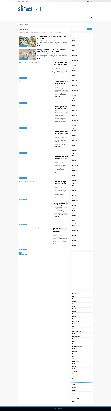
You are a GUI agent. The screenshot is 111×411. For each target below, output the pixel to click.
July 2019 (74, 240)
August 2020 (74, 208)
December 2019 (75, 228)
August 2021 (74, 180)
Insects (73, 341)
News (73, 356)
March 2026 (74, 50)
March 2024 (74, 110)
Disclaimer (44, 16)
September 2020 (75, 205)
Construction (74, 303)
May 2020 (74, 215)
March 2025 (74, 80)
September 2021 (75, 178)
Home (78, 16)
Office (73, 358)
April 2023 (74, 138)
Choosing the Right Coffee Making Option (61, 182)
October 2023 (74, 123)
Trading (73, 378)
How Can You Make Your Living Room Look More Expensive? (60, 229)
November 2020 (75, 203)
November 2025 (75, 60)
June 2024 (74, 103)
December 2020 (75, 200)
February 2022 (75, 165)
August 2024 (74, 98)
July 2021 (74, 183)
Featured (74, 316)
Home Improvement (76, 336)
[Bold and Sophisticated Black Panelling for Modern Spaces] (34, 70)
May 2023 (74, 135)
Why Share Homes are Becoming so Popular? (61, 157)
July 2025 (74, 70)
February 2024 (75, 113)
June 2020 (74, 213)
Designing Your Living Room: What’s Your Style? (61, 108)
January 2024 (74, 115)
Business (74, 298)
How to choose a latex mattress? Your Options (61, 132)
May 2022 (74, 158)
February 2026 (75, 52)
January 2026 (74, 55)
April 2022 (74, 160)
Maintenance (74, 351)
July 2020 (74, 210)
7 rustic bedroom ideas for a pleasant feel (61, 82)
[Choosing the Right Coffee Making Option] (36, 190)
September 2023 (75, 125)
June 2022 (74, 155)
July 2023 (74, 130)
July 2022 (74, 153)
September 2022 (75, 148)
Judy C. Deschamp (60, 135)
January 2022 (74, 168)
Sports (73, 373)
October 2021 (74, 175)
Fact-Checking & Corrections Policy (67, 16)
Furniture (74, 323)
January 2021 (74, 198)
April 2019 (74, 248)
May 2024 (74, 105)
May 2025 (74, 75)
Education (74, 311)
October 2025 (74, 63)
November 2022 (75, 143)
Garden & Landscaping (76, 331)
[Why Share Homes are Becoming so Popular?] (36, 167)
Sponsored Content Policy (25, 19)
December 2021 (75, 170)
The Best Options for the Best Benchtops (61, 204)
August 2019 (74, 238)
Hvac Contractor (75, 338)
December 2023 (75, 118)
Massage (74, 353)
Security (73, 368)
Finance (73, 318)
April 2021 (74, 190)
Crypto (73, 306)
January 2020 (74, 225)
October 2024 (74, 93)
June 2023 (74, 133)
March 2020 (74, 220)
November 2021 (75, 173)
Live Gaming (74, 348)
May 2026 (74, 45)
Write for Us (47, 19)
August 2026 (74, 37)
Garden (73, 328)
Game (73, 326)
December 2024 (75, 88)
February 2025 (75, 82)
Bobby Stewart (41, 40)
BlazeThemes (68, 408)
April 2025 (74, 77)
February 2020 (75, 223)
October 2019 (74, 233)
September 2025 (75, 65)
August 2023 (74, 128)
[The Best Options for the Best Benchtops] (36, 213)
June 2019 (74, 243)
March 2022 (74, 163)
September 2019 (75, 235)
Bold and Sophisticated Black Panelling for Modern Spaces (60, 63)
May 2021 (74, 188)
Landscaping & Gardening (77, 346)
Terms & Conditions (38, 19)
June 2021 (74, 185)
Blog (73, 296)
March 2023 (74, 140)
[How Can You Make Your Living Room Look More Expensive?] (35, 238)
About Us (21, 16)
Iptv (73, 343)
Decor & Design (23, 45)
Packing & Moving (75, 361)
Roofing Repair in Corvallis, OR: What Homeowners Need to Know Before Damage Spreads (51, 50)
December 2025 (75, 58)
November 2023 (75, 120)
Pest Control (74, 363)
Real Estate (74, 366)
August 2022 (74, 150)
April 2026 (74, 47)
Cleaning (74, 301)
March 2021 (74, 193)
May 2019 (74, 245)
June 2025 (74, 73)
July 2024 (74, 100)
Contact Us (37, 16)
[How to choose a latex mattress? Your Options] (36, 142)
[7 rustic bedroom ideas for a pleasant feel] (36, 92)
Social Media (74, 371)
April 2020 (74, 218)
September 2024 (75, 95)
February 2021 (74, 195)
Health (73, 333)
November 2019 (75, 230)
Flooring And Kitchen (76, 321)
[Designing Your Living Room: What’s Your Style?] (36, 117)
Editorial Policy (53, 16)
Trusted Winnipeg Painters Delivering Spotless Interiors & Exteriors (52, 37)
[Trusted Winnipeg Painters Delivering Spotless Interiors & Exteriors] (27, 41)
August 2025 (74, 68)
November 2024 (75, 90)
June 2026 (74, 42)
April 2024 (74, 108)
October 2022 (74, 145)
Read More (39, 45)
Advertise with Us (29, 16)
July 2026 (74, 40)
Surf (73, 376)
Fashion (73, 313)
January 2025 (74, 85)
